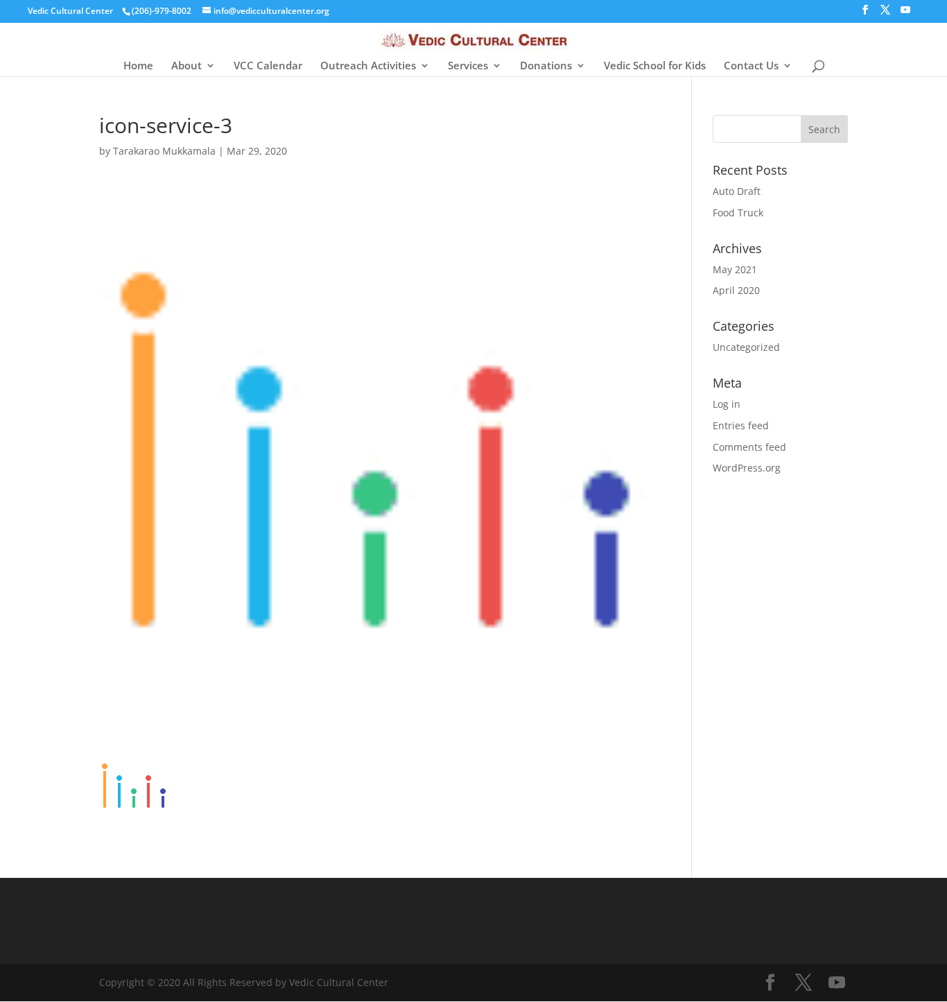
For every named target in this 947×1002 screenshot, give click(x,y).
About (186, 66)
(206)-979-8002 (161, 11)
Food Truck (738, 212)
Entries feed (741, 425)
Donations (546, 66)
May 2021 (735, 269)
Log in (726, 404)
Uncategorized (746, 347)
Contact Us (751, 66)
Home (138, 66)
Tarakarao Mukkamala (164, 150)
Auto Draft (737, 191)
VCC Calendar (268, 66)
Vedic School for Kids (655, 66)
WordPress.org (747, 467)
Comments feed (749, 447)
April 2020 (736, 290)
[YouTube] (905, 14)
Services (468, 66)
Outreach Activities (368, 66)
